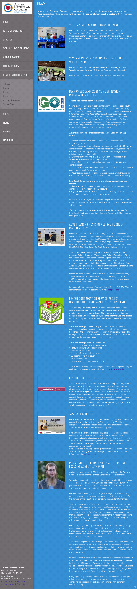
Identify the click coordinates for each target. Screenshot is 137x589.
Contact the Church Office (13, 581)
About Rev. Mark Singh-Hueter (15, 584)
